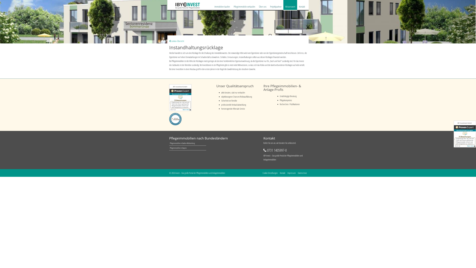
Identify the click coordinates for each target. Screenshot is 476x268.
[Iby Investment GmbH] (184, 4)
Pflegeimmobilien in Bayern (178, 148)
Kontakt (302, 6)
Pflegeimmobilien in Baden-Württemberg (182, 143)
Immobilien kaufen (222, 6)
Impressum (291, 172)
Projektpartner (276, 6)
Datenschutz (302, 172)
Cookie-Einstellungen (270, 172)
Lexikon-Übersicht (177, 41)
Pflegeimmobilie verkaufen (244, 6)
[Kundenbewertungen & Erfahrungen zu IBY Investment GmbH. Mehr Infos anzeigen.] (180, 97)
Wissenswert (290, 6)
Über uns (262, 6)
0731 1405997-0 (277, 150)
